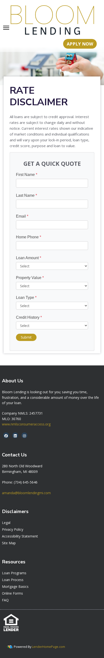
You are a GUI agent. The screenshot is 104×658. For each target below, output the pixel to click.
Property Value (30, 278)
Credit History (29, 317)
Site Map (9, 543)
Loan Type (26, 297)
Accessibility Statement (20, 536)
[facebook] (6, 435)
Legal (6, 522)
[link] (22, 466)
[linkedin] (15, 435)
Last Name (26, 195)
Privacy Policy (12, 529)
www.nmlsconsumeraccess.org (26, 424)
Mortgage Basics (15, 586)
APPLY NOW (80, 44)
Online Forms (12, 593)
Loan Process (12, 579)
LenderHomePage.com (48, 646)
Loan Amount (28, 258)
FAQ (5, 600)
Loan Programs (14, 573)
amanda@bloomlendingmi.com (26, 493)
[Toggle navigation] (6, 27)
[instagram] (24, 435)
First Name (26, 175)
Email (22, 216)
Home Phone (28, 237)
